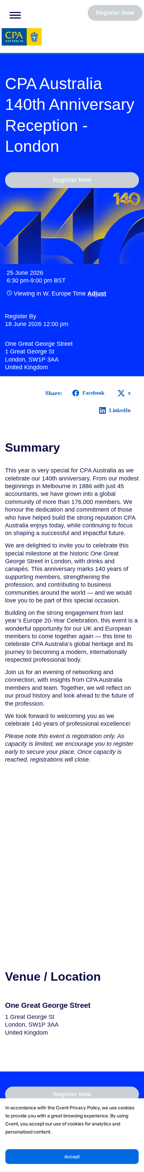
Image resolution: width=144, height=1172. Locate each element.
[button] (13, 14)
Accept (72, 1157)
